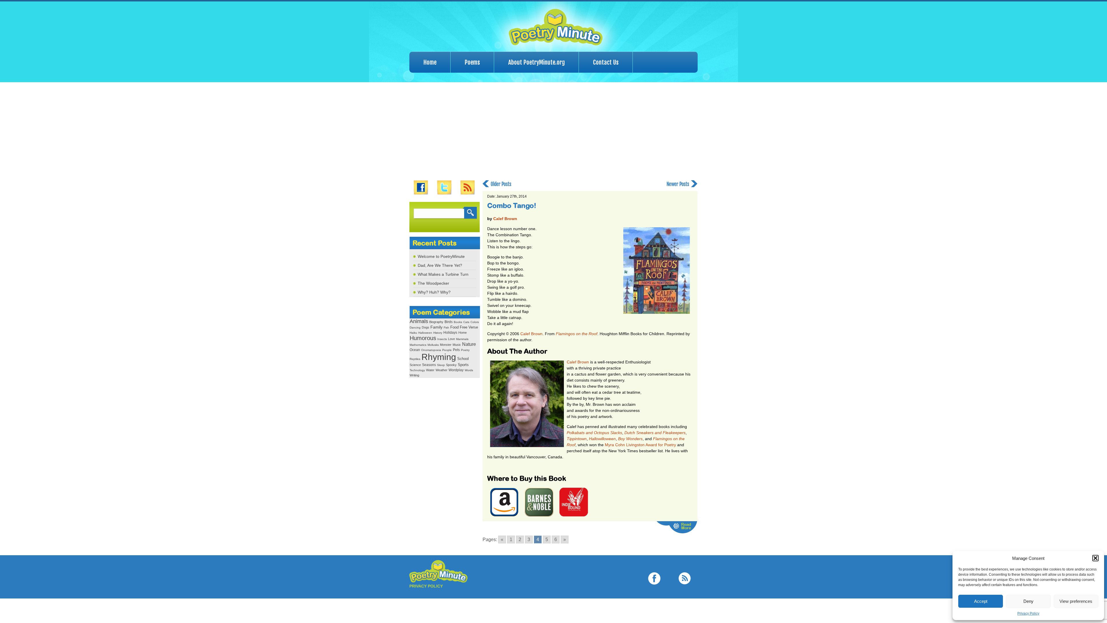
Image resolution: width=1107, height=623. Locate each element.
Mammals (462, 339)
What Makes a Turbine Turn (443, 274)
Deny (1028, 601)
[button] (1095, 558)
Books (458, 322)
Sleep (441, 365)
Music (457, 344)
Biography (436, 322)
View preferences (1075, 601)
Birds (449, 322)
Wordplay (456, 370)
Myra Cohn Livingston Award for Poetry (640, 444)
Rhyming (438, 357)
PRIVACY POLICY (426, 586)
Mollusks (433, 344)
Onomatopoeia (431, 350)
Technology (417, 370)
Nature (469, 344)
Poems (472, 62)
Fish (446, 327)
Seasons (429, 365)
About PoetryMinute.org (536, 62)
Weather (441, 370)
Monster (445, 344)
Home (429, 62)
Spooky (451, 365)
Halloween (425, 332)
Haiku (413, 332)
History (437, 332)
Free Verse (469, 327)
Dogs (425, 327)
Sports (463, 365)
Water (430, 370)
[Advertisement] (553, 131)
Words (469, 370)
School (463, 358)
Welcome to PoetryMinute (441, 256)
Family (436, 327)
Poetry (465, 350)
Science (415, 365)
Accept (980, 601)
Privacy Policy (1028, 613)
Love (451, 339)
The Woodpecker (433, 283)
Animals (419, 321)
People (447, 350)
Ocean (415, 350)
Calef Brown (505, 218)
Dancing (415, 327)
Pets (456, 350)
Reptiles (415, 359)
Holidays (450, 333)
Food (454, 327)
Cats (466, 322)
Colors (474, 322)
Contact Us (606, 62)
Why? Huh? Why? (434, 292)
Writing (414, 375)
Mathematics (418, 344)
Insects (442, 339)
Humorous (423, 338)
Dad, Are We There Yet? (440, 265)
